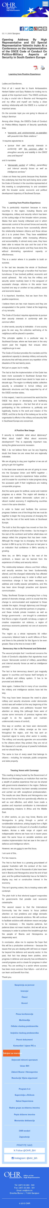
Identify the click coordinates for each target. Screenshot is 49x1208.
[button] (45, 3)
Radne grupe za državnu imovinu (24, 1107)
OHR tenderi (24, 1130)
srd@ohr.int (27, 1190)
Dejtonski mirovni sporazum (25, 1059)
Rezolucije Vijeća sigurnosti (24, 1078)
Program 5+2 (24, 1088)
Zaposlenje (24, 1136)
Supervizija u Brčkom (24, 1095)
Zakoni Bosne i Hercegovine (24, 1072)
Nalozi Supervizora (24, 1101)
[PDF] (36, 28)
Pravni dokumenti (24, 1039)
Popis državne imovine (24, 1114)
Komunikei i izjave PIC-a (24, 1045)
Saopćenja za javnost (24, 985)
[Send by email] (45, 28)
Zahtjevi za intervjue (11, 1053)
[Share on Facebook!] (22, 28)
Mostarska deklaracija (24, 1120)
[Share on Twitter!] (26, 28)
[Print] (40, 28)
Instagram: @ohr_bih (25, 1158)
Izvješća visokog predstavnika (24, 1032)
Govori (24, 1003)
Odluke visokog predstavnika (24, 1026)
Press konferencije (24, 1014)
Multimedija (24, 1020)
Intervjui (24, 991)
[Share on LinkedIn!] (31, 28)
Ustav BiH (24, 1065)
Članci (24, 997)
